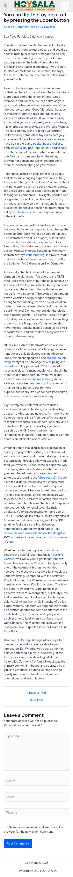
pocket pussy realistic (47, 143)
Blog (34, 27)
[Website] (36, 813)
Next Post (36, 700)
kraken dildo (19, 148)
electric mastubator (39, 379)
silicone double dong (46, 533)
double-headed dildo (18, 533)
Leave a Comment (16, 27)
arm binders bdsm (24, 212)
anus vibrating (35, 255)
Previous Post (36, 693)
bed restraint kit (50, 477)
